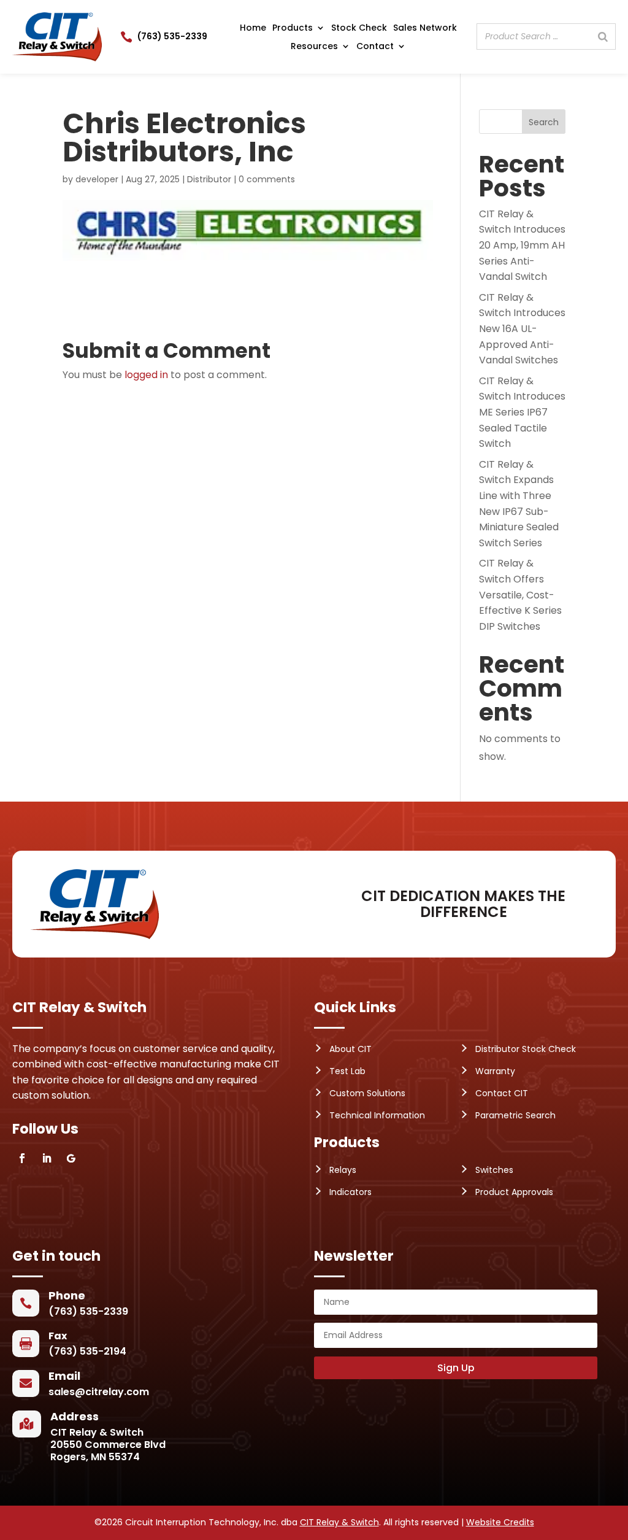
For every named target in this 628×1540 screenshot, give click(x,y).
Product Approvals (514, 1192)
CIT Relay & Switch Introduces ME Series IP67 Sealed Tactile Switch (522, 412)
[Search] (603, 36)
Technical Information (377, 1115)
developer (96, 179)
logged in (146, 375)
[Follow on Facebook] (22, 1158)
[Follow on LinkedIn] (46, 1158)
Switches (494, 1170)
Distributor (209, 179)
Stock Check (359, 28)
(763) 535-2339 (172, 36)
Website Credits (500, 1522)
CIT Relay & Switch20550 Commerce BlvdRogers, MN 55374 (108, 1444)
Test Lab (347, 1071)
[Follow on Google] (71, 1158)
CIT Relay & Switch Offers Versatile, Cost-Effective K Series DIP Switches (520, 594)
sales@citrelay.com (98, 1392)
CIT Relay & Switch (339, 1522)
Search (544, 122)
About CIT (350, 1049)
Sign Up (456, 1368)
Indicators (350, 1192)
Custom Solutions (367, 1093)
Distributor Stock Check (525, 1049)
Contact (375, 47)
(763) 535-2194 (87, 1351)
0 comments (267, 179)
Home (253, 28)
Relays (342, 1170)
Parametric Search (515, 1115)
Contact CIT (501, 1093)
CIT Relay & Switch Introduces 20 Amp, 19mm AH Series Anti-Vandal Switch (522, 245)
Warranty (495, 1071)
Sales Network (425, 28)
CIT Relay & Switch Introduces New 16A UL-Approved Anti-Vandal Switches (522, 328)
